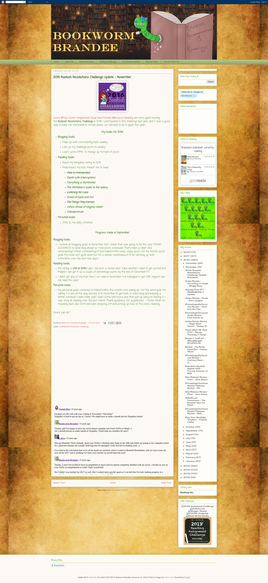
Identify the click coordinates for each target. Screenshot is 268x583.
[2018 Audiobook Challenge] (197, 506)
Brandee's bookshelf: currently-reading (198, 149)
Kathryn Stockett (196, 171)
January (190, 461)
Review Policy (151, 61)
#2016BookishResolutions (69, 326)
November (191, 267)
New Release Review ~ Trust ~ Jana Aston (196, 378)
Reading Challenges (108, 61)
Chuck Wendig (195, 158)
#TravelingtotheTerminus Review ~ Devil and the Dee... (196, 306)
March (189, 453)
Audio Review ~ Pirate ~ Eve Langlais (196, 299)
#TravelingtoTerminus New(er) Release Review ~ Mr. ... (196, 385)
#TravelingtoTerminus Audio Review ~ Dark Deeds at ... (196, 315)
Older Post (166, 483)
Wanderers (193, 156)
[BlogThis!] (112, 322)
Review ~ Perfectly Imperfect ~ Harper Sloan (196, 349)
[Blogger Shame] (197, 511)
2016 (187, 260)
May (188, 446)
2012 (187, 477)
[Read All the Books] (197, 516)
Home (56, 61)
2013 (187, 473)
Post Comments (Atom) (117, 490)
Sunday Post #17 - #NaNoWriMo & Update (195, 291)
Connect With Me (171, 61)
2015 (187, 466)
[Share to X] (114, 322)
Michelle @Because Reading (117, 118)
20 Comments (94, 323)
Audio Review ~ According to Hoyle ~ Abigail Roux (196, 283)
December (192, 263)
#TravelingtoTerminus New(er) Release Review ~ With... (196, 411)
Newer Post (59, 483)
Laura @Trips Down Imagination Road (75, 118)
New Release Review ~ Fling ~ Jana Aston (196, 393)
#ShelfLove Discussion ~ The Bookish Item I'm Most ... (195, 401)
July (188, 438)
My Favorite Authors (131, 61)
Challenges (84, 326)
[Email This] (109, 322)
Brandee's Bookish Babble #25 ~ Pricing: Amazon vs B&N (196, 369)
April (189, 449)
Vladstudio (92, 577)
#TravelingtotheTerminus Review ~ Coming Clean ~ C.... (196, 359)
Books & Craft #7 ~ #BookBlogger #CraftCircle (195, 340)
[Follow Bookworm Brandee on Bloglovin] (192, 93)
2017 (186, 256)
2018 (187, 252)
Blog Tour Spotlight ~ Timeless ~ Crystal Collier (196, 419)
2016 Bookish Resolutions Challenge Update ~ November (196, 273)
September (192, 430)
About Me (69, 61)
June (189, 442)
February (191, 457)
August (190, 434)
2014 (187, 470)
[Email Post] (104, 323)
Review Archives (86, 61)
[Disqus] (112, 367)
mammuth (169, 577)
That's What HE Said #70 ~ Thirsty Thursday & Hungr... (196, 332)
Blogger (187, 577)
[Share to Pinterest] (120, 322)
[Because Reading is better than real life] (197, 544)
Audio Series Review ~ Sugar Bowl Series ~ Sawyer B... (196, 323)
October (190, 427)
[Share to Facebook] (117, 322)
